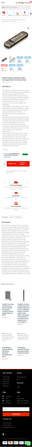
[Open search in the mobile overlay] (16, 7)
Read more (6, 322)
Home (2, 19)
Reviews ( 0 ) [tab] (18, 217)
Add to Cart (12, 163)
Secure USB (7, 19)
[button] (28, 28)
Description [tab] (5, 217)
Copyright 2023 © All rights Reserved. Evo (16, 439)
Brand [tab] (11, 217)
